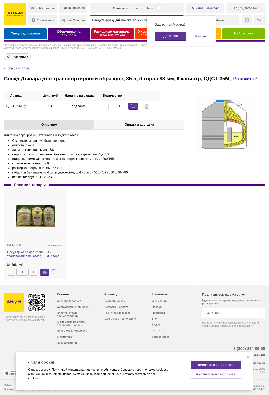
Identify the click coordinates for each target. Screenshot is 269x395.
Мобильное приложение (120, 318)
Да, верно (170, 36)
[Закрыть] (248, 357)
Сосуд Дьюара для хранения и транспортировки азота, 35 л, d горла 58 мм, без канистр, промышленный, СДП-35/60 (34, 254)
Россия (242, 79)
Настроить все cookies (216, 374)
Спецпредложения (25, 33)
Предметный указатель (72, 330)
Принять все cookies (216, 365)
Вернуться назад (19, 68)
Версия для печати (253, 388)
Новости (138, 8)
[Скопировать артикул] (25, 106)
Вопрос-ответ (160, 336)
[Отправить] (259, 313)
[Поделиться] (261, 78)
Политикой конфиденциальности (75, 369)
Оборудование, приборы (69, 33)
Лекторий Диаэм (114, 300)
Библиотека (243, 33)
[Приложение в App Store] (13, 373)
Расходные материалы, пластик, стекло (112, 33)
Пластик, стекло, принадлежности (68, 314)
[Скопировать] (255, 78)
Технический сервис (117, 312)
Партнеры (158, 312)
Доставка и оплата (116, 306)
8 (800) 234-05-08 (249, 348)
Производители (67, 342)
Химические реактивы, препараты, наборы (71, 323)
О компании (121, 8)
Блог (150, 8)
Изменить (201, 36)
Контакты (158, 330)
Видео (156, 324)
